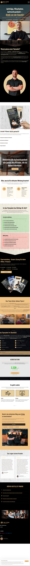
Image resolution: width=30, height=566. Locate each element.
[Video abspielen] (15, 30)
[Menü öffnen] (29, 2)
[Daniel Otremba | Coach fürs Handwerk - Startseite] (4, 2)
